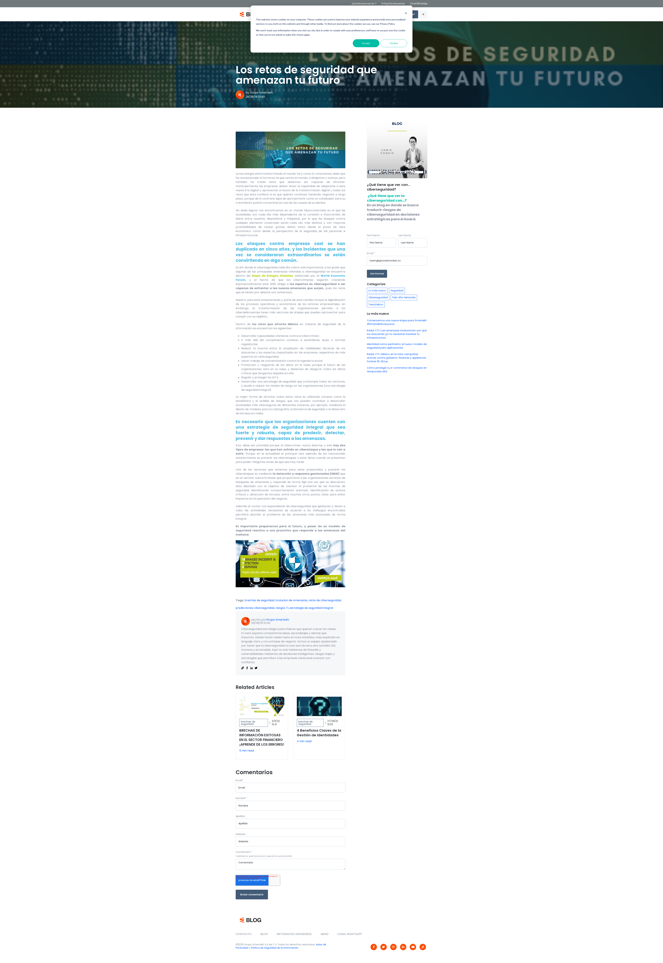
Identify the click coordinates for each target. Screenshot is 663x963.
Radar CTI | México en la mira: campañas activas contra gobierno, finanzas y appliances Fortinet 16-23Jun (396, 357)
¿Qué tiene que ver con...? (364, 3)
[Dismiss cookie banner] (406, 13)
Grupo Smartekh (261, 93)
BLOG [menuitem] (264, 934)
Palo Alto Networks (404, 297)
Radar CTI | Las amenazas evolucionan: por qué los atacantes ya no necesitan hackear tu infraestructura (397, 334)
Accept (366, 43)
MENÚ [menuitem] (324, 934)
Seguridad (397, 290)
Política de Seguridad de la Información (274, 948)
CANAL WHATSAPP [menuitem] (349, 934)
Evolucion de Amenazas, (292, 600)
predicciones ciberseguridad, (256, 608)
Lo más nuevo (377, 290)
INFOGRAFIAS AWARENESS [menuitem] (294, 934)
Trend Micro (375, 304)
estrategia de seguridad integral (311, 608)
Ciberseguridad (378, 297)
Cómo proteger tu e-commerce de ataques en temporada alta (397, 369)
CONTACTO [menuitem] (244, 934)
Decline (394, 43)
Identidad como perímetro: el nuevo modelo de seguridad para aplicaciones (397, 345)
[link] (374, 947)
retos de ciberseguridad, (325, 600)
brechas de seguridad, (260, 600)
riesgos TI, (283, 608)
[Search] (423, 14)
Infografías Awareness (393, 3)
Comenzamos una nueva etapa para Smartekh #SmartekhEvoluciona (397, 322)
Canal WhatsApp (418, 3)
